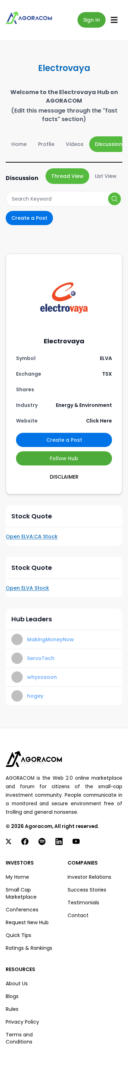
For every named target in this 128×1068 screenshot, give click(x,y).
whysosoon (42, 677)
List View (106, 176)
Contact (78, 915)
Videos (75, 144)
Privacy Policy (22, 1021)
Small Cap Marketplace (21, 893)
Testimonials (83, 902)
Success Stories (87, 889)
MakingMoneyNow (50, 639)
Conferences (22, 909)
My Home (17, 877)
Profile (46, 144)
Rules (12, 1009)
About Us (17, 983)
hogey (35, 695)
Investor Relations (89, 877)
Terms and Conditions (19, 1038)
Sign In (91, 19)
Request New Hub (27, 922)
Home (19, 144)
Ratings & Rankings (29, 948)
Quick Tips (18, 935)
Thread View (67, 176)
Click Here (99, 420)
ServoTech (40, 658)
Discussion (108, 144)
